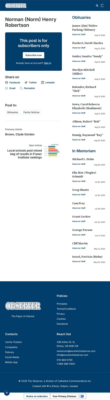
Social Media (12, 357)
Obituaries (12, 112)
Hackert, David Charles (87, 43)
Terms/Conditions (66, 308)
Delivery (9, 352)
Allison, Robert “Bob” (86, 121)
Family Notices (31, 112)
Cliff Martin (80, 243)
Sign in (47, 63)
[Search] (97, 6)
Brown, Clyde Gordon (20, 134)
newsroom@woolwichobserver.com (76, 351)
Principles (62, 303)
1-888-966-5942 (66, 363)
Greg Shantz (80, 190)
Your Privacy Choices (64, 396)
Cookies (61, 318)
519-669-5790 (64, 359)
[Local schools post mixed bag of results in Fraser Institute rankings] (52, 151)
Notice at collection (37, 396)
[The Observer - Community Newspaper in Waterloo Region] (16, 5)
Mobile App (11, 362)
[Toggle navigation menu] (102, 6)
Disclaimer (62, 323)
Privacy (61, 313)
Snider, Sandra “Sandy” (87, 56)
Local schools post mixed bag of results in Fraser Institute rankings (24, 154)
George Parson (82, 230)
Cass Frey (78, 203)
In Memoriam (84, 151)
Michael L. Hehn (83, 159)
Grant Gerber (81, 217)
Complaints (11, 347)
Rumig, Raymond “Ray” (87, 135)
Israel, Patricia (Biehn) (87, 257)
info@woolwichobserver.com (72, 354)
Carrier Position (13, 342)
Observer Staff (78, 34)
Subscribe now (33, 55)
